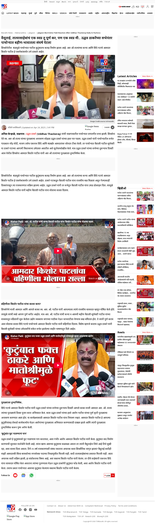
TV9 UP (80, 516)
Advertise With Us (75, 506)
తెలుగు (64, 2)
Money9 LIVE (102, 516)
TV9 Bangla (107, 512)
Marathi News (7, 33)
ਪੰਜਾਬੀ (82, 2)
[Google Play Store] (14, 518)
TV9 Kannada (95, 512)
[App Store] (31, 518)
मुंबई (30, 13)
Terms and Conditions (127, 506)
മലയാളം (94, 2)
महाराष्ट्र (23, 13)
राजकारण (82, 13)
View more (146, 76)
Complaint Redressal (94, 506)
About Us (62, 506)
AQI (137, 6)
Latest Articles (127, 76)
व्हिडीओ (121, 188)
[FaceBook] (20, 509)
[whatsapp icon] (31, 475)
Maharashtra (20, 33)
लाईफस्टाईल (130, 13)
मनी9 (100, 2)
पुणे (35, 13)
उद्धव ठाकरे (31, 133)
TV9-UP (107, 2)
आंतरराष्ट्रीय (105, 13)
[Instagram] (30, 509)
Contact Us (51, 506)
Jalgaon (31, 33)
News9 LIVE (90, 516)
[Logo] (4, 6)
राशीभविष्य (141, 13)
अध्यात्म (150, 13)
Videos (63, 13)
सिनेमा (47, 13)
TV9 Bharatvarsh (70, 512)
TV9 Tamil (142, 512)
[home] (2, 12)
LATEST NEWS (13, 13)
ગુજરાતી (75, 2)
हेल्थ (121, 13)
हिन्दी (45, 2)
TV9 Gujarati (119, 512)
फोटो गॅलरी (73, 13)
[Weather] (134, 6)
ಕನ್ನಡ (58, 2)
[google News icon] (23, 475)
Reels (54, 13)
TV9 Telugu (83, 512)
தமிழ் (87, 2)
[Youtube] (35, 509)
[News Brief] (124, 7)
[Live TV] (141, 6)
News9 (51, 2)
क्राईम (91, 13)
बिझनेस (114, 13)
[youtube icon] (15, 475)
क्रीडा (41, 13)
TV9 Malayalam (69, 516)
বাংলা (69, 2)
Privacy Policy (110, 506)
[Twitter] (25, 509)
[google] (93, 127)
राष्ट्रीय (97, 13)
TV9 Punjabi (131, 512)
